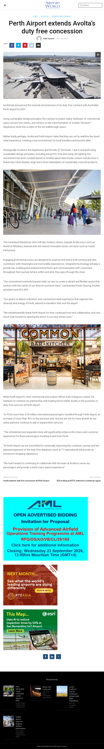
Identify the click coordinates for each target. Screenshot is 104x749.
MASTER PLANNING (72, 704)
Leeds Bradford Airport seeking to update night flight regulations (74, 694)
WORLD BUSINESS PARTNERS (61, 16)
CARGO (18, 703)
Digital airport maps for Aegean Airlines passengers (20, 722)
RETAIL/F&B (44, 16)
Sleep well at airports (46, 688)
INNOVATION (20, 735)
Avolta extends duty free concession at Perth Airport (26, 481)
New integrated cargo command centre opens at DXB (20, 694)
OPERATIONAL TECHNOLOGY (20, 706)
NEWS (35, 16)
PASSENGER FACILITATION (46, 696)
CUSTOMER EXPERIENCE (20, 732)
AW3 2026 (45, 692)
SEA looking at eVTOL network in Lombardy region (79, 481)
